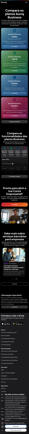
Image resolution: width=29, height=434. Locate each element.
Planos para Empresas (7, 354)
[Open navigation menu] (26, 2)
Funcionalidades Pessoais (8, 338)
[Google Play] (17, 323)
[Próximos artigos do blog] (16, 279)
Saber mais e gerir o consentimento (15, 423)
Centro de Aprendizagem (8, 373)
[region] (14, 262)
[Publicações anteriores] (12, 279)
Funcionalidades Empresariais (9, 357)
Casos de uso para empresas (9, 351)
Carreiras (3, 391)
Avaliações (4, 376)
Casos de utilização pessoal (8, 332)
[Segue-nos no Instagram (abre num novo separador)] (2, 418)
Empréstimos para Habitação (9, 379)
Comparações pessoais (7, 341)
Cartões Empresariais (7, 363)
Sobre (2, 400)
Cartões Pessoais (6, 344)
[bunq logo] (3, 2)
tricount (3, 382)
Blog (2, 370)
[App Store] (6, 323)
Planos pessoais (5, 335)
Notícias (3, 388)
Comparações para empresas (9, 360)
